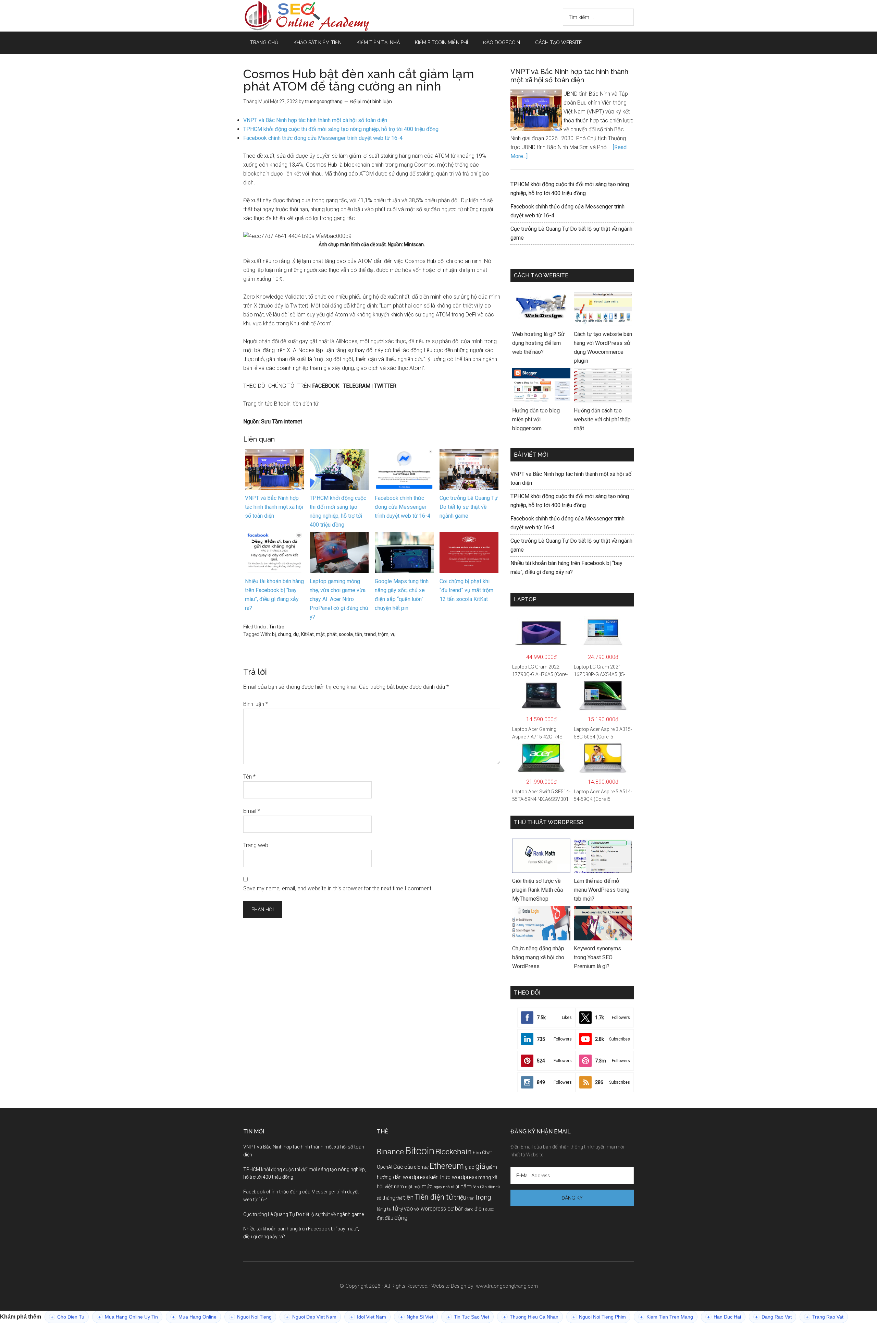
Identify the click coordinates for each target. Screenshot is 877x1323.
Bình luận (255, 704)
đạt (380, 1218)
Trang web (255, 845)
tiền (408, 1197)
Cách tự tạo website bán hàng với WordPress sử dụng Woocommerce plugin (603, 347)
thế (399, 1198)
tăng (381, 1209)
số (379, 1198)
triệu (460, 1197)
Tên (249, 776)
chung (284, 634)
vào (408, 1208)
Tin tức (276, 626)
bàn (477, 1152)
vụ (393, 634)
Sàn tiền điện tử (486, 1187)
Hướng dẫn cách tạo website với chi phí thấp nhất (602, 419)
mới (417, 1186)
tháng (388, 1198)
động (400, 1217)
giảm (491, 1167)
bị (274, 634)
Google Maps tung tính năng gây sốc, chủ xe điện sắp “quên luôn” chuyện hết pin (402, 594)
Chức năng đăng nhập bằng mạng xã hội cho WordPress (538, 957)
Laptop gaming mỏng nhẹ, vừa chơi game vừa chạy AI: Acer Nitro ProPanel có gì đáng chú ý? (339, 599)
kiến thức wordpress (453, 1177)
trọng (483, 1197)
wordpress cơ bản (442, 1208)
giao (469, 1167)
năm (466, 1186)
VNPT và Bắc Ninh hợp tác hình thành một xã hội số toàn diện (315, 120)
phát (332, 634)
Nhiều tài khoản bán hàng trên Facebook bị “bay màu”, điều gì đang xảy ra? (274, 594)
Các (398, 1167)
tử (395, 1208)
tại (389, 1209)
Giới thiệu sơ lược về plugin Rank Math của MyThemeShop (537, 890)
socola (346, 634)
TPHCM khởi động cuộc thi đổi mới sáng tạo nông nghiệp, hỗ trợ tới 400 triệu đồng (340, 129)
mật (320, 634)
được (489, 1209)
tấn (358, 634)
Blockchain (453, 1151)
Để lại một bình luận (371, 101)
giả (480, 1166)
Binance (390, 1151)
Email (251, 811)
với (417, 1209)
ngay (438, 1187)
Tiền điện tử (434, 1197)
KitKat (307, 634)
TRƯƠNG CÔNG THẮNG (308, 15)
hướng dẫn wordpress (402, 1177)
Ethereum (447, 1166)
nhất (455, 1186)
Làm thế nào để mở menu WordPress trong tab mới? (601, 890)
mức (427, 1186)
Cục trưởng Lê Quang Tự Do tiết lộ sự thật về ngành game (469, 507)
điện (479, 1209)
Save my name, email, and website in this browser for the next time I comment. (338, 888)
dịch (418, 1167)
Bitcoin (419, 1151)
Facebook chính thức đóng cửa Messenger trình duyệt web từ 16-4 (323, 138)
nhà (446, 1187)
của (408, 1167)
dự (296, 634)
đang (469, 1209)
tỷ (401, 1209)
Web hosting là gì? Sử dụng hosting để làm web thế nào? (538, 343)
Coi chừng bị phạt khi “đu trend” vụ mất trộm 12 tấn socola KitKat (466, 590)
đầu (389, 1218)
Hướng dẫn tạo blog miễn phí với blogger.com (536, 419)
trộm (383, 634)
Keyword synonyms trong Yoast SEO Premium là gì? (597, 957)
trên (470, 1198)
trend (370, 634)
